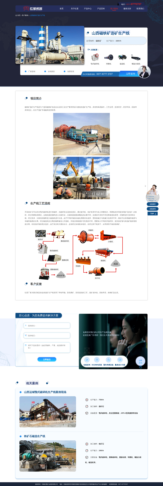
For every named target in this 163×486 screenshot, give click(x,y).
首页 (61, 8)
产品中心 (88, 8)
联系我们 (140, 8)
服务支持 (127, 8)
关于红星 (74, 8)
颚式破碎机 (95, 63)
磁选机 (122, 63)
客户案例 (114, 8)
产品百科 (101, 8)
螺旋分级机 (136, 63)
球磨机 (108, 63)
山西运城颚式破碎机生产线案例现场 (45, 392)
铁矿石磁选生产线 (34, 436)
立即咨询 (130, 73)
